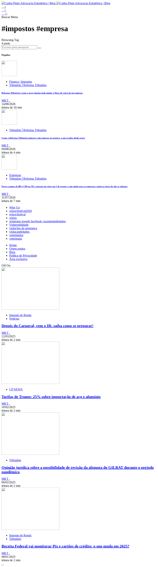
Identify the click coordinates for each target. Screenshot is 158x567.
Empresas (15, 175)
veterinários (16, 235)
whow (13, 217)
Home (13, 245)
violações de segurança (23, 228)
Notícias (14, 318)
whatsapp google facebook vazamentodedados (37, 221)
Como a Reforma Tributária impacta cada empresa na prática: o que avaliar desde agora (43, 138)
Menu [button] (14, 17)
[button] (6, 17)
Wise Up (14, 207)
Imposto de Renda (20, 315)
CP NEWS (16, 389)
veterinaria (15, 238)
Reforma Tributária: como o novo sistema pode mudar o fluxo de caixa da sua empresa (42, 93)
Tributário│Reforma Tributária (27, 85)
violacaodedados (19, 231)
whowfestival (17, 214)
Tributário (15, 460)
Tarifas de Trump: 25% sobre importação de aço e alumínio (51, 396)
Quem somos (17, 248)
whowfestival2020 (20, 211)
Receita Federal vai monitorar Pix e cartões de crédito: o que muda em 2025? (65, 546)
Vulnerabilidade (19, 224)
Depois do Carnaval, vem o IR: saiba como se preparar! (47, 326)
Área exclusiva (18, 259)
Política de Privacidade (23, 255)
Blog (12, 252)
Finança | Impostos (20, 81)
